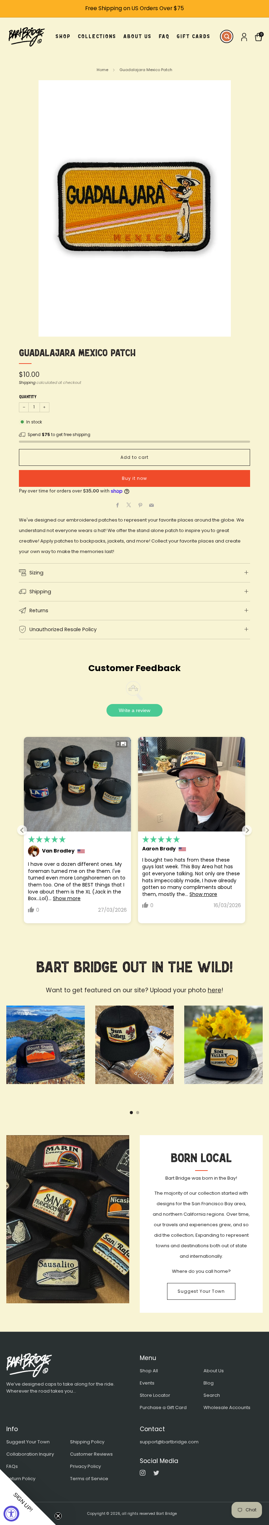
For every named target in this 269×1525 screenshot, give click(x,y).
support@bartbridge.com (169, 1441)
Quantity (27, 397)
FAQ (164, 36)
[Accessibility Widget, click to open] (11, 1513)
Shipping (27, 382)
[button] (28, 1497)
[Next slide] (247, 830)
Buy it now (134, 478)
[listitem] (134, 8)
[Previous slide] (22, 830)
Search (212, 1395)
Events (147, 1383)
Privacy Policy (85, 1466)
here (214, 990)
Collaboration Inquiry (30, 1454)
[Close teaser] (58, 1515)
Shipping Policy (87, 1441)
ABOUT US (137, 36)
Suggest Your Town (201, 1291)
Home (102, 70)
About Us (214, 1370)
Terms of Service (89, 1478)
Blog (209, 1383)
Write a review (134, 710)
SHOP (63, 36)
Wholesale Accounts (227, 1407)
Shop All (149, 1370)
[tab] (131, 1112)
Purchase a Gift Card (163, 1407)
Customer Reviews (91, 1454)
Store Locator (155, 1395)
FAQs (12, 1466)
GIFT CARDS (194, 36)
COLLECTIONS (97, 36)
